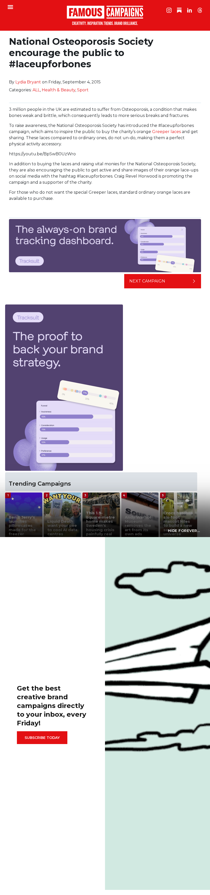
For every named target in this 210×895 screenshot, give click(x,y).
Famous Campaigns (105, 15)
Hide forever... (184, 530)
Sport (83, 90)
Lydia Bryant (28, 82)
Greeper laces (166, 131)
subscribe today (42, 737)
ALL (36, 90)
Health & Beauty (58, 90)
